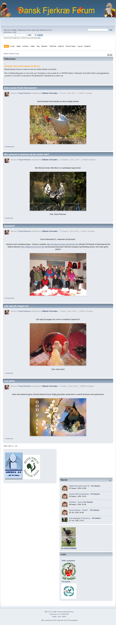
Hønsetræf (9, 226)
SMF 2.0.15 (48, 612)
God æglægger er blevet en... (80, 518)
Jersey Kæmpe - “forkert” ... (79, 510)
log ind (25, 30)
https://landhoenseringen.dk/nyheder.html (63, 244)
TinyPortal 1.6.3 (54, 614)
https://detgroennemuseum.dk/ (32, 247)
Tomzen (97, 486)
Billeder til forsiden (50, 93)
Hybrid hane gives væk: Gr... (80, 486)
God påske (9, 381)
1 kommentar (9, 218)
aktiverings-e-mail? (10, 32)
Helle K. (98, 518)
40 (16, 446)
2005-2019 (65, 614)
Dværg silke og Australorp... (79, 494)
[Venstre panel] (108, 55)
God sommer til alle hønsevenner (20, 88)
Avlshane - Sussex (76, 502)
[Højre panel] (111, 55)
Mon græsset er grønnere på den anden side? (26, 154)
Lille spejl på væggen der (16, 306)
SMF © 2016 (57, 612)
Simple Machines (68, 612)
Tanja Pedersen (25, 93)
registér (33, 30)
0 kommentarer (9, 146)
